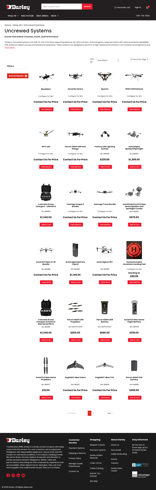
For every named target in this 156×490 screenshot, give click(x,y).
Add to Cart (105, 167)
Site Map (94, 481)
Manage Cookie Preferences (76, 465)
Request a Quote (97, 445)
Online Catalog (96, 468)
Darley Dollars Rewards (96, 456)
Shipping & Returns (77, 453)
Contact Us (74, 471)
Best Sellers (42, 15)
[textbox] (66, 6)
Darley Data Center (116, 469)
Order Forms (95, 463)
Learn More (46, 282)
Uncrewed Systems (34, 25)
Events (114, 459)
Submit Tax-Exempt (95, 474)
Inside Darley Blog (119, 454)
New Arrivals (27, 15)
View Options (46, 109)
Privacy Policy (75, 458)
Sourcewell (116, 450)
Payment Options (77, 448)
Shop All (12, 15)
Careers (114, 463)
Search (87, 6)
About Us (115, 445)
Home (8, 25)
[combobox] (66, 7)
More (53, 15)
